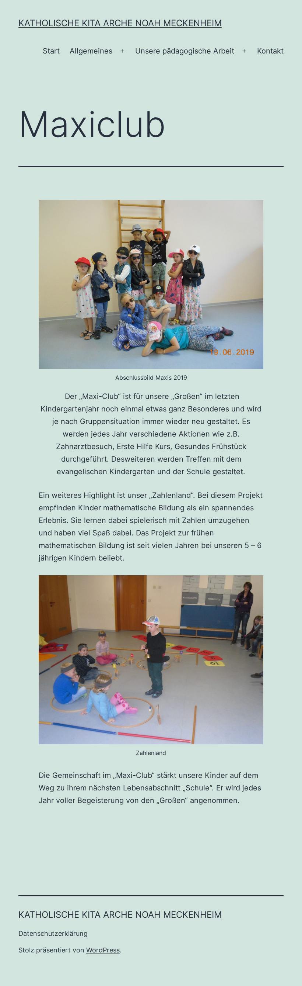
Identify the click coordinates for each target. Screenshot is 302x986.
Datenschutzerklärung (53, 933)
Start (51, 50)
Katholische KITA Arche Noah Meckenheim (120, 23)
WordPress (103, 950)
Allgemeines (91, 50)
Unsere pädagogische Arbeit (184, 50)
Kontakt (270, 50)
